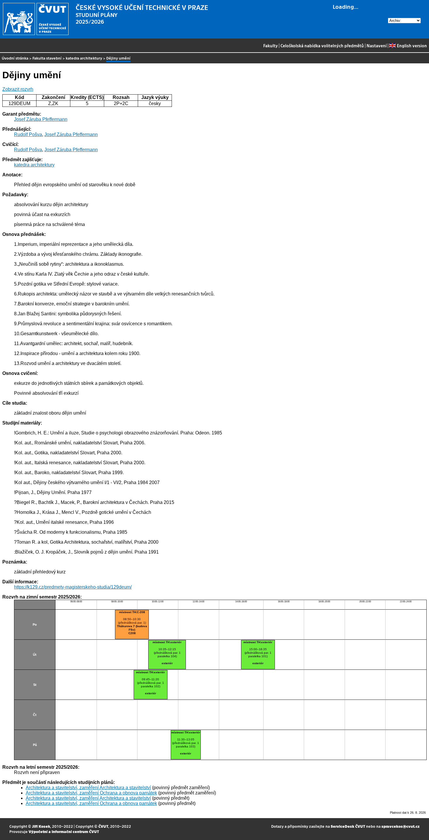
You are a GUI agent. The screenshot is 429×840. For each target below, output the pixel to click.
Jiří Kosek (41, 826)
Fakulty (270, 45)
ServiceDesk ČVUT (348, 826)
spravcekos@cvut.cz (400, 826)
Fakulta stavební (47, 58)
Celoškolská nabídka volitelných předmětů (322, 45)
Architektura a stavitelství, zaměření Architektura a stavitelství (88, 787)
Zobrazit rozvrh (17, 89)
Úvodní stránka (15, 58)
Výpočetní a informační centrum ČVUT (64, 831)
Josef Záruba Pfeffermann (40, 119)
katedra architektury (84, 58)
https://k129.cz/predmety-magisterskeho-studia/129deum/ (73, 587)
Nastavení (377, 45)
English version (412, 45)
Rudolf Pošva (28, 134)
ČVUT (103, 826)
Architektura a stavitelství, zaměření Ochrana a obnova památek (91, 792)
